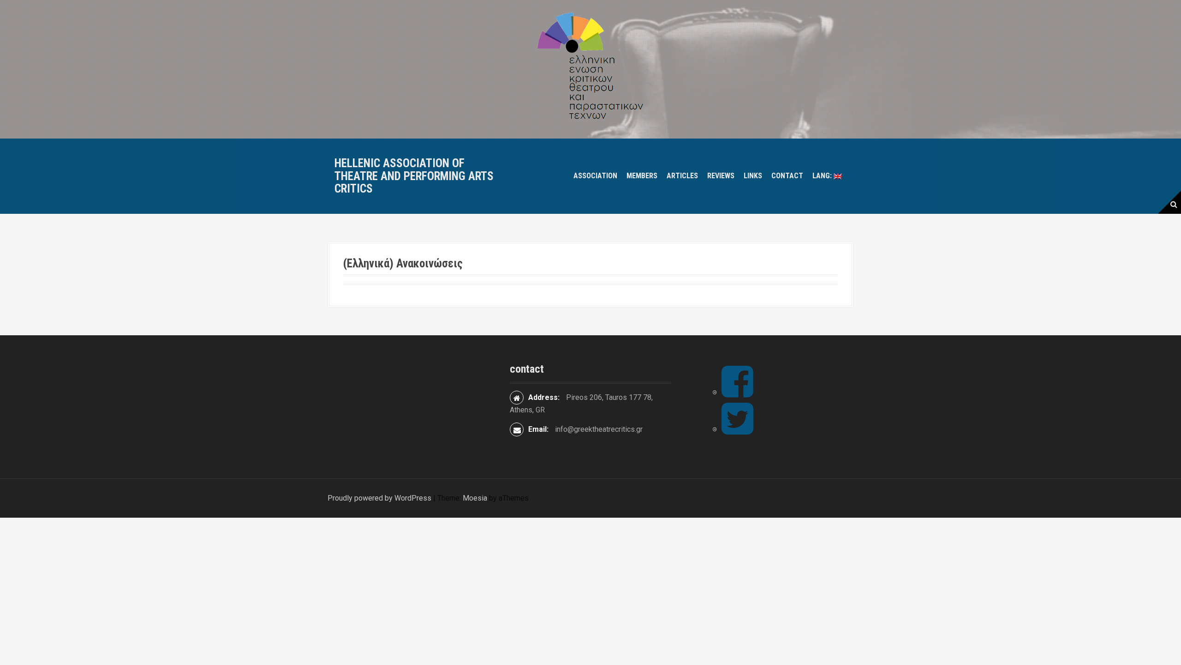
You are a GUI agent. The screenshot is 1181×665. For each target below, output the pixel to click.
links (753, 175)
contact (787, 175)
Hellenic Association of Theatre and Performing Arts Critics (414, 176)
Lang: (823, 175)
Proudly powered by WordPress (379, 498)
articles (682, 175)
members (641, 175)
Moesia (475, 498)
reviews (720, 175)
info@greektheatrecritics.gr (599, 429)
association (595, 175)
